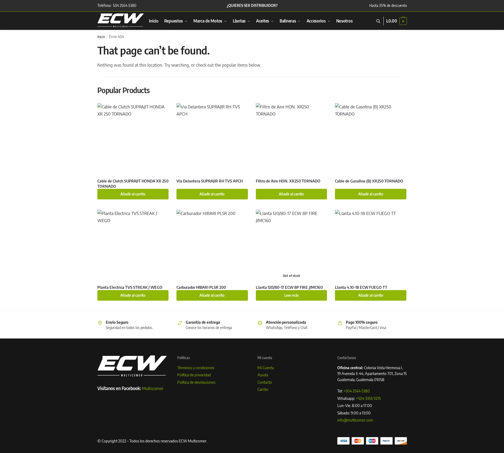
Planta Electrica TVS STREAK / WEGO (129, 287)
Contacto (264, 382)
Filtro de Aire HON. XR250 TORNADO (288, 181)
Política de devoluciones (196, 382)
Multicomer (153, 388)
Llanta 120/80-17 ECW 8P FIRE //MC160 (289, 287)
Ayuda (262, 374)
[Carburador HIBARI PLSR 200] (212, 245)
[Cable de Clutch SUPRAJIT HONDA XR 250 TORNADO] (133, 139)
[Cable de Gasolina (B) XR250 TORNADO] (370, 139)
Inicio (101, 36)
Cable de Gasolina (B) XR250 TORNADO (369, 181)
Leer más (291, 295)
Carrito (262, 389)
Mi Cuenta (265, 367)
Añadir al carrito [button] (133, 194)
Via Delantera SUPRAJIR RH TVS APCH (209, 181)
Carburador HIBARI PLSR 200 (201, 287)
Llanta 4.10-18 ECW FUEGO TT (361, 287)
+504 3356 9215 (368, 398)
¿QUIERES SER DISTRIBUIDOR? (252, 5)
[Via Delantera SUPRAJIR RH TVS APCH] (212, 139)
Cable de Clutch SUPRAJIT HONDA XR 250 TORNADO (133, 184)
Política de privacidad (194, 374)
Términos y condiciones (195, 367)
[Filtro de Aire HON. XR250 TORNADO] (291, 139)
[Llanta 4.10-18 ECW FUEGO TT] (370, 245)
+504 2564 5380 (356, 390)
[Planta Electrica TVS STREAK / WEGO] (133, 245)
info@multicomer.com (355, 420)
